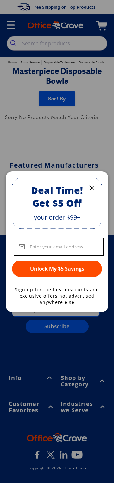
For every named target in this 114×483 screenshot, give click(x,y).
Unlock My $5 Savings (57, 268)
